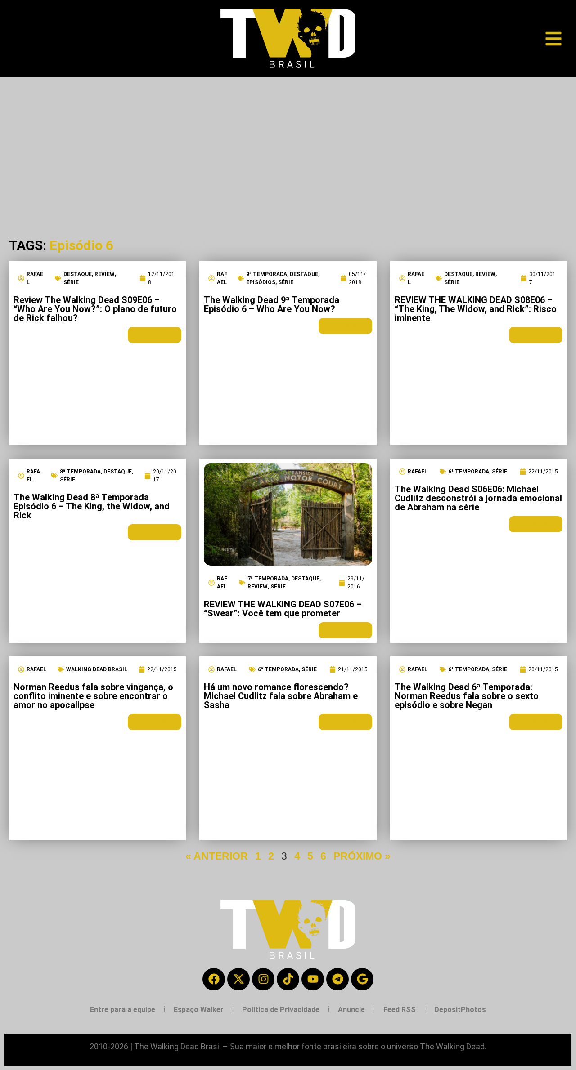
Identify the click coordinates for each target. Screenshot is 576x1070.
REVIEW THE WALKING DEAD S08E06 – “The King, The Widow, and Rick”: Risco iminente (476, 308)
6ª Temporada (468, 471)
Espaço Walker (199, 1009)
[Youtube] (313, 979)
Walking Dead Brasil (96, 669)
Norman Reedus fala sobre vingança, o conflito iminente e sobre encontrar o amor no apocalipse (93, 696)
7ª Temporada (268, 578)
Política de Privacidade (281, 1009)
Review (104, 274)
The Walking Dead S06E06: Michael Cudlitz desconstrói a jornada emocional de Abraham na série (478, 498)
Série (71, 282)
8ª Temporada (80, 471)
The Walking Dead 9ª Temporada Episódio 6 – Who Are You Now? (271, 304)
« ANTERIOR (216, 856)
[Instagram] (263, 979)
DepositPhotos (460, 1009)
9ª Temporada (266, 274)
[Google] (362, 979)
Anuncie (351, 1009)
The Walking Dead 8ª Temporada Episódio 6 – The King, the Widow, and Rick (92, 506)
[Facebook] (213, 979)
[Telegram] (337, 979)
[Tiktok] (288, 979)
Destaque (77, 274)
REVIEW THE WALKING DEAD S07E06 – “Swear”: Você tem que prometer (283, 609)
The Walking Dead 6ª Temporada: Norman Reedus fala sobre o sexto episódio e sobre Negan (467, 696)
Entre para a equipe (122, 1009)
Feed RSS (399, 1009)
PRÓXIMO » (362, 856)
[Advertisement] (288, 144)
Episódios (260, 282)
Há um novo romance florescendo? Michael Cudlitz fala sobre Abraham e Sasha (281, 696)
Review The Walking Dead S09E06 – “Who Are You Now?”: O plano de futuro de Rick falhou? (95, 308)
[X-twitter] (238, 979)
